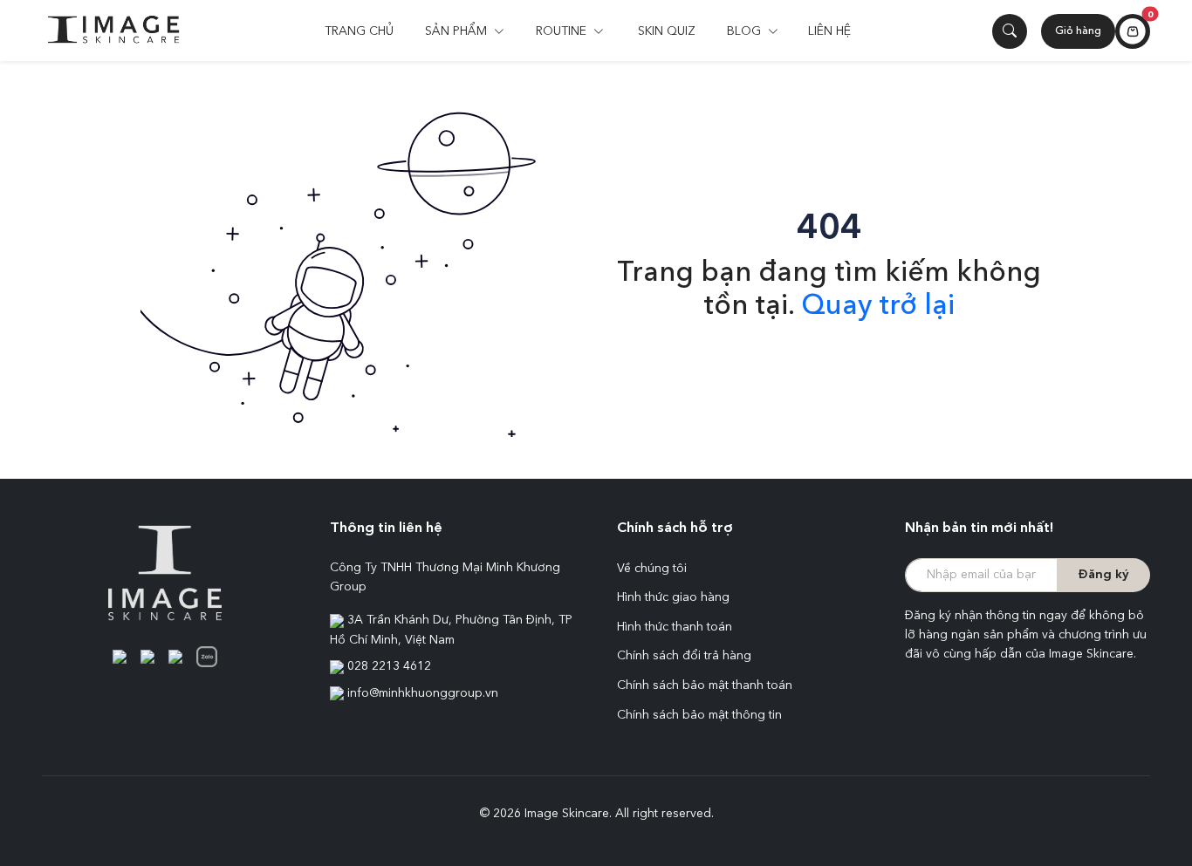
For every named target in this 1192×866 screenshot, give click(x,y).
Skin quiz (666, 31)
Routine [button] (563, 31)
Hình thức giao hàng (673, 597)
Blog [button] (745, 31)
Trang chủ (359, 31)
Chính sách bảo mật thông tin (699, 715)
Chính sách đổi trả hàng (684, 656)
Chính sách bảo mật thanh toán (704, 685)
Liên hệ (829, 31)
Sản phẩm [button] (457, 31)
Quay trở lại (878, 307)
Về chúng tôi (652, 569)
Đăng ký (1103, 575)
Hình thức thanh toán (674, 627)
